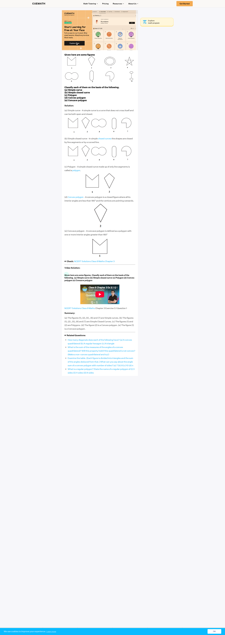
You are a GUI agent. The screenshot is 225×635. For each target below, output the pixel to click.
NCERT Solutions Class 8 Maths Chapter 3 (94, 261)
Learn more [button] (51, 631)
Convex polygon (75, 197)
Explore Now (74, 43)
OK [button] (214, 631)
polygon (76, 170)
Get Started (185, 3)
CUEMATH (38, 3)
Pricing (105, 3)
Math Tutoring (89, 3)
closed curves (104, 138)
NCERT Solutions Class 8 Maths (79, 308)
